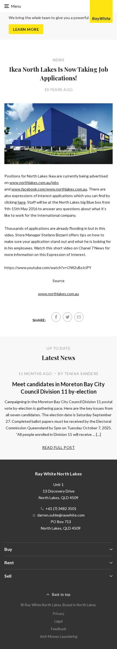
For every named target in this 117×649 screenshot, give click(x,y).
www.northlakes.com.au (58, 293)
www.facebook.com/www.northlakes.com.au (49, 189)
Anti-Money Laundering (58, 636)
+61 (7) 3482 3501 (60, 508)
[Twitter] (67, 317)
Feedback (58, 629)
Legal (58, 621)
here (22, 202)
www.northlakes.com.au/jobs (34, 182)
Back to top (61, 594)
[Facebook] (56, 317)
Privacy (58, 613)
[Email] (79, 317)
